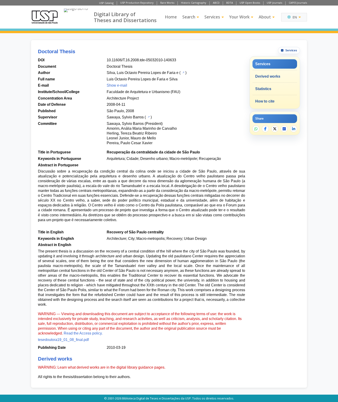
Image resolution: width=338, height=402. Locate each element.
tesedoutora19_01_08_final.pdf (63, 340)
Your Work (239, 17)
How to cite (265, 101)
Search (188, 17)
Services (212, 17)
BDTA (229, 2)
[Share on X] (274, 128)
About (265, 17)
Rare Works (167, 2)
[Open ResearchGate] (284, 128)
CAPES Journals (298, 2)
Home (171, 17)
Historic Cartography (193, 2)
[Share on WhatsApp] (255, 128)
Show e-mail (117, 85)
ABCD (216, 2)
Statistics (263, 89)
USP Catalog (106, 3)
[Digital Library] (76, 17)
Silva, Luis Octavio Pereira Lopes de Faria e (142, 73)
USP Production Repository (137, 2)
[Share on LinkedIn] (293, 128)
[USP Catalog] (182, 72)
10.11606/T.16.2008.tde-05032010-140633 (141, 60)
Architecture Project (123, 98)
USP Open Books (250, 2)
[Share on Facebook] (265, 128)
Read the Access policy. (83, 333)
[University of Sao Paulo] (44, 17)
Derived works (267, 76)
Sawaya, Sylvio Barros (125, 117)
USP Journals (274, 2)
